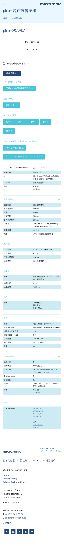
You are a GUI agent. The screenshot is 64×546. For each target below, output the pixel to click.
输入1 (6, 302)
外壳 (5, 318)
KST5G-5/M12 (38, 416)
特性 (5, 186)
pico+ (35, 461)
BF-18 (35, 419)
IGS (32, 122)
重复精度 (7, 230)
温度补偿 (7, 362)
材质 (5, 323)
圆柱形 (23, 461)
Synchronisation (10, 376)
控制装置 (7, 365)
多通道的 (7, 379)
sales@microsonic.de (15, 518)
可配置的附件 (9, 408)
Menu (4, 4)
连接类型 (7, 261)
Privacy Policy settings (14, 482)
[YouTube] (31, 531)
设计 (5, 176)
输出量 (6, 271)
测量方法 (7, 205)
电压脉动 (7, 253)
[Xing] (19, 531)
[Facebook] (6, 531)
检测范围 (7, 172)
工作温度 (7, 338)
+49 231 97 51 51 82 (14, 514)
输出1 (6, 276)
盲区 (5, 212)
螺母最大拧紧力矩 (11, 331)
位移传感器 (9, 461)
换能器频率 (8, 208)
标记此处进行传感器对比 (18, 63)
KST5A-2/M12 (38, 408)
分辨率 (6, 223)
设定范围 (7, 369)
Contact (7, 523)
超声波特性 (8, 199)
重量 (5, 346)
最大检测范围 (9, 220)
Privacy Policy (10, 479)
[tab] (32, 199)
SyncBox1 (36, 427)
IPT (44, 122)
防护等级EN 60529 (11, 335)
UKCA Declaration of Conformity (23, 157)
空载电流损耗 (9, 257)
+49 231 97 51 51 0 (13, 503)
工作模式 (7, 182)
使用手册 (10, 105)
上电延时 (7, 287)
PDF (8, 131)
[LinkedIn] (25, 531)
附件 (5, 402)
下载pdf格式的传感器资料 (18, 88)
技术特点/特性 (9, 356)
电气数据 (7, 244)
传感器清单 (17, 18)
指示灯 (6, 383)
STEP (20, 122)
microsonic (12, 453)
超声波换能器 (9, 327)
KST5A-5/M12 (38, 411)
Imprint (6, 475)
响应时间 (7, 283)
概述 (5, 18)
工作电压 (7, 249)
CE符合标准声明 (13, 148)
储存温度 (7, 342)
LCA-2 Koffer (38, 424)
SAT (8, 122)
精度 (5, 234)
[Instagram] (13, 531)
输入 (5, 297)
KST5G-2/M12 (38, 413)
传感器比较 (11, 73)
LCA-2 (35, 422)
